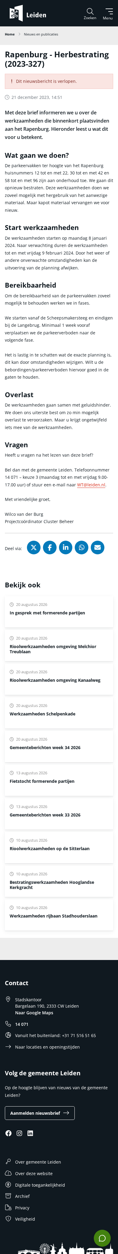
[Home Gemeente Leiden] (30, 13)
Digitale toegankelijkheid (40, 1185)
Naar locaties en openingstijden (47, 1047)
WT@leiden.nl (91, 485)
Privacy (22, 1208)
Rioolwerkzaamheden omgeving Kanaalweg (55, 680)
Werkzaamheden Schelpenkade (42, 714)
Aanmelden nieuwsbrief (35, 1113)
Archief (22, 1196)
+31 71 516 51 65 (79, 1035)
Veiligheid (25, 1219)
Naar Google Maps (34, 1013)
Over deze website (34, 1173)
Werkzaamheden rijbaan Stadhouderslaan (53, 916)
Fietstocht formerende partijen (42, 781)
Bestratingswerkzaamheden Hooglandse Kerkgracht (52, 884)
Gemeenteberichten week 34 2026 (45, 747)
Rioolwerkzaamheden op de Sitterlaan (50, 848)
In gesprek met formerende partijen (47, 613)
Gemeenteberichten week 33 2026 (45, 815)
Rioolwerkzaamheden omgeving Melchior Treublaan (53, 649)
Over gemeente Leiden (38, 1162)
